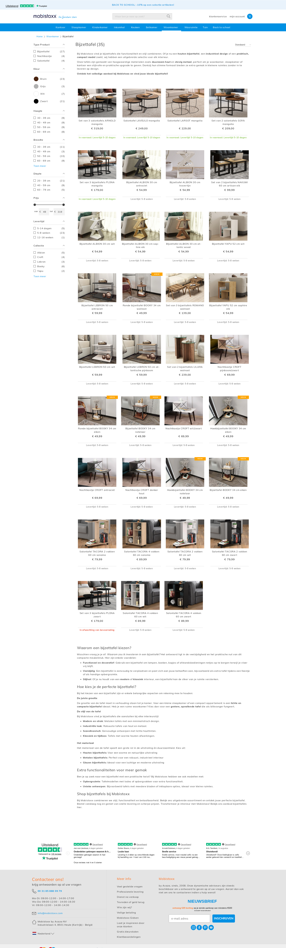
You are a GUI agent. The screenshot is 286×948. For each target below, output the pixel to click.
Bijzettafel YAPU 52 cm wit (228, 243)
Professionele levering (130, 891)
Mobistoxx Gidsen (128, 917)
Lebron (51, 261)
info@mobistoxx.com (50, 913)
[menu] (143, 27)
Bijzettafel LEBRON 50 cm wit (97, 366)
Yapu (51, 270)
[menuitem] (61, 27)
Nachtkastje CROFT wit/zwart (183, 428)
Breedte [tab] (38, 139)
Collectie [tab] (39, 245)
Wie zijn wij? (124, 907)
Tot (51, 211)
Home (39, 36)
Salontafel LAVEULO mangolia (141, 120)
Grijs (52, 86)
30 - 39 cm (51, 117)
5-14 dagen (51, 228)
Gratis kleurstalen (128, 931)
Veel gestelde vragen (130, 886)
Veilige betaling (126, 912)
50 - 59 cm (51, 127)
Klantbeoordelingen (129, 936)
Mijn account (237, 16)
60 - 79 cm (51, 189)
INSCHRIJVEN (223, 918)
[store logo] (55, 16)
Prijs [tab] (36, 197)
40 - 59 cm (51, 185)
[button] (43, 933)
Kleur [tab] (37, 68)
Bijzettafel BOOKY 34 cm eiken (228, 489)
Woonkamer (52, 36)
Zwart (52, 101)
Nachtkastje (51, 56)
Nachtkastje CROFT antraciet (97, 489)
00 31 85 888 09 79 (50, 890)
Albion (51, 252)
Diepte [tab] (38, 173)
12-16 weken (51, 237)
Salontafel (51, 60)
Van (36, 211)
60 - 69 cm (51, 131)
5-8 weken (51, 232)
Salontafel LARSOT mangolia (184, 120)
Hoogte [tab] (38, 110)
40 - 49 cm (51, 122)
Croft (51, 257)
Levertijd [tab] (39, 221)
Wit (52, 93)
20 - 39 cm (51, 180)
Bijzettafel (51, 51)
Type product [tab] (42, 44)
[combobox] (142, 16)
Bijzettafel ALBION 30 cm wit (97, 243)
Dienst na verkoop (128, 896)
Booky (51, 266)
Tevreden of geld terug (130, 902)
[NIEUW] (141, 301)
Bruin (52, 78)
